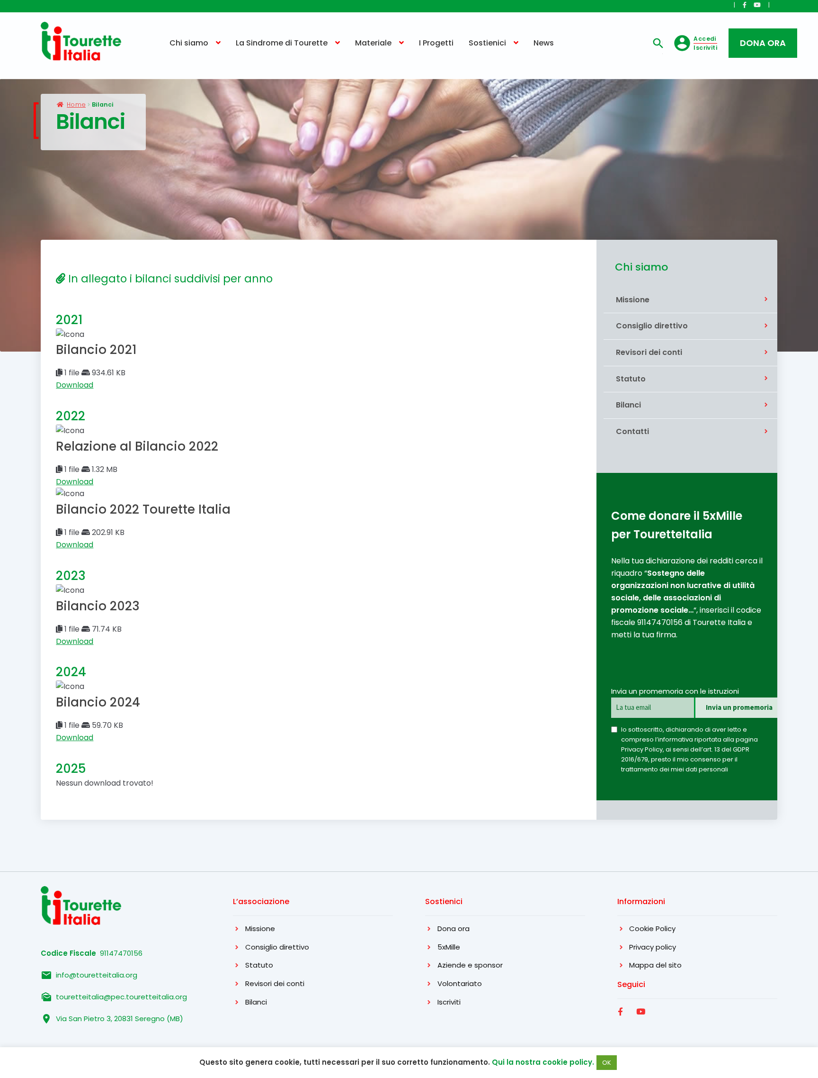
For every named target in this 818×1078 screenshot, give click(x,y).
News (543, 42)
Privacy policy (652, 947)
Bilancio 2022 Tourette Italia (143, 509)
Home (76, 104)
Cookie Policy (652, 928)
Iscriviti (449, 1002)
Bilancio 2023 (98, 606)
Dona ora (453, 928)
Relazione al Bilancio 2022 (137, 446)
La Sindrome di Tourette (282, 42)
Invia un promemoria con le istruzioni (675, 691)
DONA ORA (763, 43)
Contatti (632, 431)
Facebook (622, 1022)
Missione (632, 300)
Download (74, 385)
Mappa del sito (655, 965)
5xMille (448, 947)
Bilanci (628, 405)
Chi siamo (188, 42)
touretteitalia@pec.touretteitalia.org (121, 997)
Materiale (373, 42)
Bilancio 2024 (98, 702)
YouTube (642, 1022)
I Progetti (436, 42)
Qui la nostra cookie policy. (542, 1062)
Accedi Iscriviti (705, 43)
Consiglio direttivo (652, 326)
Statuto (631, 379)
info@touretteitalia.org (96, 975)
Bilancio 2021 (96, 349)
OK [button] (606, 1062)
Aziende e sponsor (470, 965)
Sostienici (487, 42)
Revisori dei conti (649, 352)
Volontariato (459, 983)
